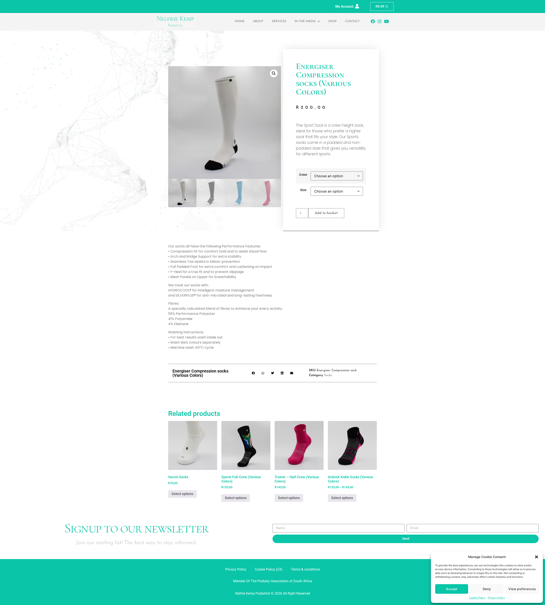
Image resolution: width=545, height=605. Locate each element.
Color (303, 174)
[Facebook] (372, 21)
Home (239, 21)
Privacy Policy (496, 597)
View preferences (522, 589)
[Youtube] (386, 21)
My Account (344, 6)
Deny (487, 589)
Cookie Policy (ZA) (269, 569)
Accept (451, 589)
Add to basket (326, 213)
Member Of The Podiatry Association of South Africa (272, 581)
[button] (536, 557)
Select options (182, 494)
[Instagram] (379, 21)
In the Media (305, 21)
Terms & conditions (305, 569)
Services (279, 21)
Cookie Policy (477, 597)
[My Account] (357, 6)
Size (303, 189)
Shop (332, 21)
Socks (328, 375)
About (258, 21)
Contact (352, 21)
